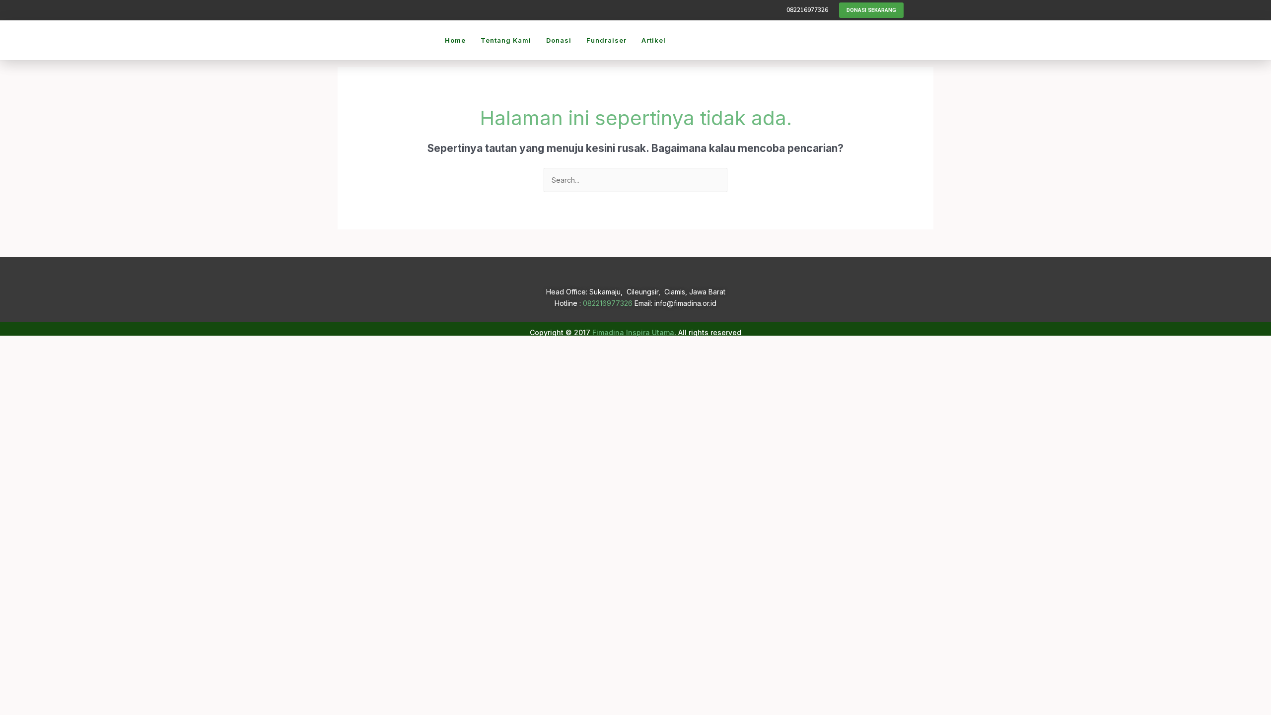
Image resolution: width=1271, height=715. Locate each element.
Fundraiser (606, 40)
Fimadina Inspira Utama (633, 332)
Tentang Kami (506, 40)
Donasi (558, 40)
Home (455, 40)
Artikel (653, 40)
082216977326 (608, 303)
